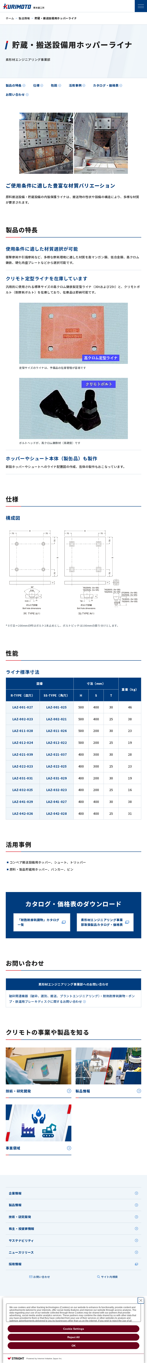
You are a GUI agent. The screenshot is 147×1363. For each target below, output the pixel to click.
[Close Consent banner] (141, 1300)
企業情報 (15, 1193)
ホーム (10, 18)
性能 (54, 85)
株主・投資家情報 (21, 1228)
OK (74, 1345)
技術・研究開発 (20, 1216)
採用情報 (15, 1264)
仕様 (36, 85)
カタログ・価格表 (105, 85)
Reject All (73, 1337)
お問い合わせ (15, 94)
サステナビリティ (21, 1240)
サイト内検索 (109, 1277)
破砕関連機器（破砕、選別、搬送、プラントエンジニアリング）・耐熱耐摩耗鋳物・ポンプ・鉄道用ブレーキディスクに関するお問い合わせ (72, 999)
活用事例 (75, 85)
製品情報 (24, 18)
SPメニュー (141, 6)
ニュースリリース (21, 1252)
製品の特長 (14, 85)
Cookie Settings (73, 1328)
